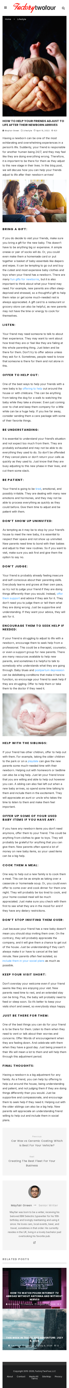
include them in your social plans (23, 960)
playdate (33, 761)
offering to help (32, 388)
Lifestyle (27, 130)
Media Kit (33, 1377)
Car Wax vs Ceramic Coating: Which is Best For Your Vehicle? (37, 1141)
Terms (34, 1379)
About (10, 1377)
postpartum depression (49, 670)
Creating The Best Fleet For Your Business (32, 1161)
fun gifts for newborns (24, 279)
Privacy (58, 1377)
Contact (21, 1377)
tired (38, 488)
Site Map (46, 1377)
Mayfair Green (11, 130)
